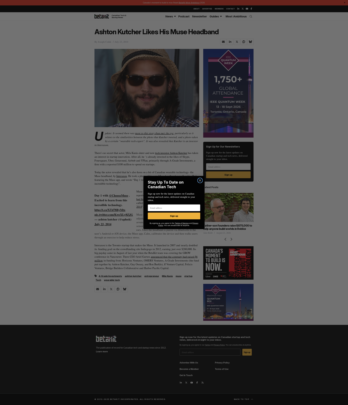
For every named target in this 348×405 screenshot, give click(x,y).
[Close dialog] (200, 180)
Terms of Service (182, 223)
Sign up (174, 216)
